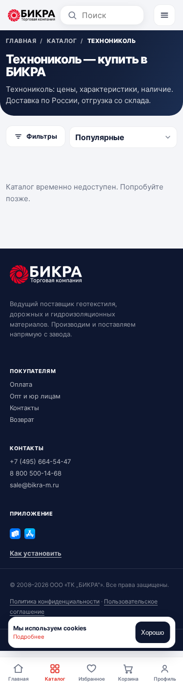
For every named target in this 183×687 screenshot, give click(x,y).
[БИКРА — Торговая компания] (31, 15)
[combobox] (109, 15)
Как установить (35, 553)
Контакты (24, 408)
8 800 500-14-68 (35, 473)
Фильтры (41, 136)
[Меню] (164, 15)
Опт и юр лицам (35, 396)
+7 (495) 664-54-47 (40, 461)
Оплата (21, 384)
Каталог (55, 679)
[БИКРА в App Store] (29, 533)
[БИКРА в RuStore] (15, 533)
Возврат (22, 419)
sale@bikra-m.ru (34, 485)
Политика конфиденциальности (55, 601)
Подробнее (28, 636)
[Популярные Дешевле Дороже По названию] (123, 137)
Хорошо (152, 632)
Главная (18, 679)
